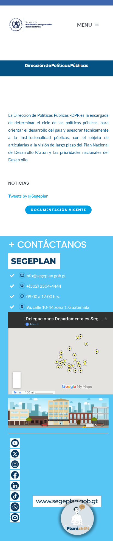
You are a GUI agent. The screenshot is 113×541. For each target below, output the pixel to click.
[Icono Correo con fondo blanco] (15, 514)
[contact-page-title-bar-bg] (31, 14)
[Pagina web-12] (15, 472)
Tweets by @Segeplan (28, 195)
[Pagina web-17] (15, 440)
